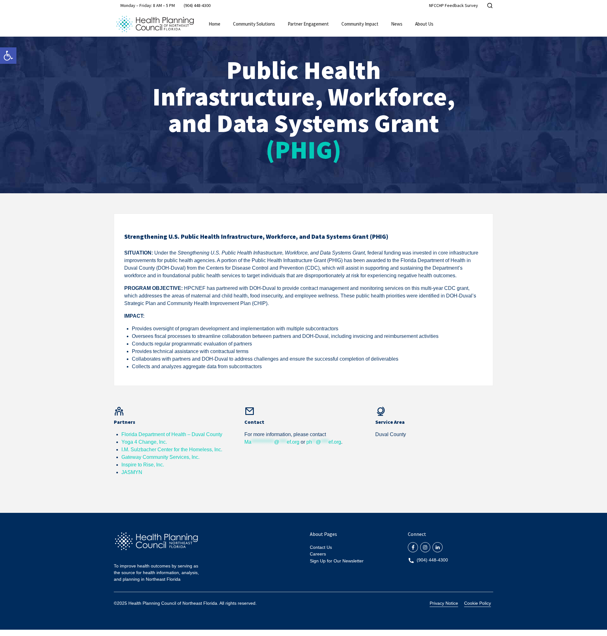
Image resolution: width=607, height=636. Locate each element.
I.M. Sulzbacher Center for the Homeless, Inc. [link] (171, 449)
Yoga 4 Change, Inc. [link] (144, 442)
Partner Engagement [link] (308, 24)
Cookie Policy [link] (477, 603)
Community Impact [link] (359, 24)
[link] (8, 55)
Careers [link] (318, 553)
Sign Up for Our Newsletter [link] (337, 560)
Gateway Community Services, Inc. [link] (160, 457)
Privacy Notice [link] (444, 603)
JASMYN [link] (131, 472)
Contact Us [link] (321, 547)
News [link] (396, 24)
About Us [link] (424, 24)
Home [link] (214, 24)
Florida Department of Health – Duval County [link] (171, 434)
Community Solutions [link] (254, 24)
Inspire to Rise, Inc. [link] (142, 464)
